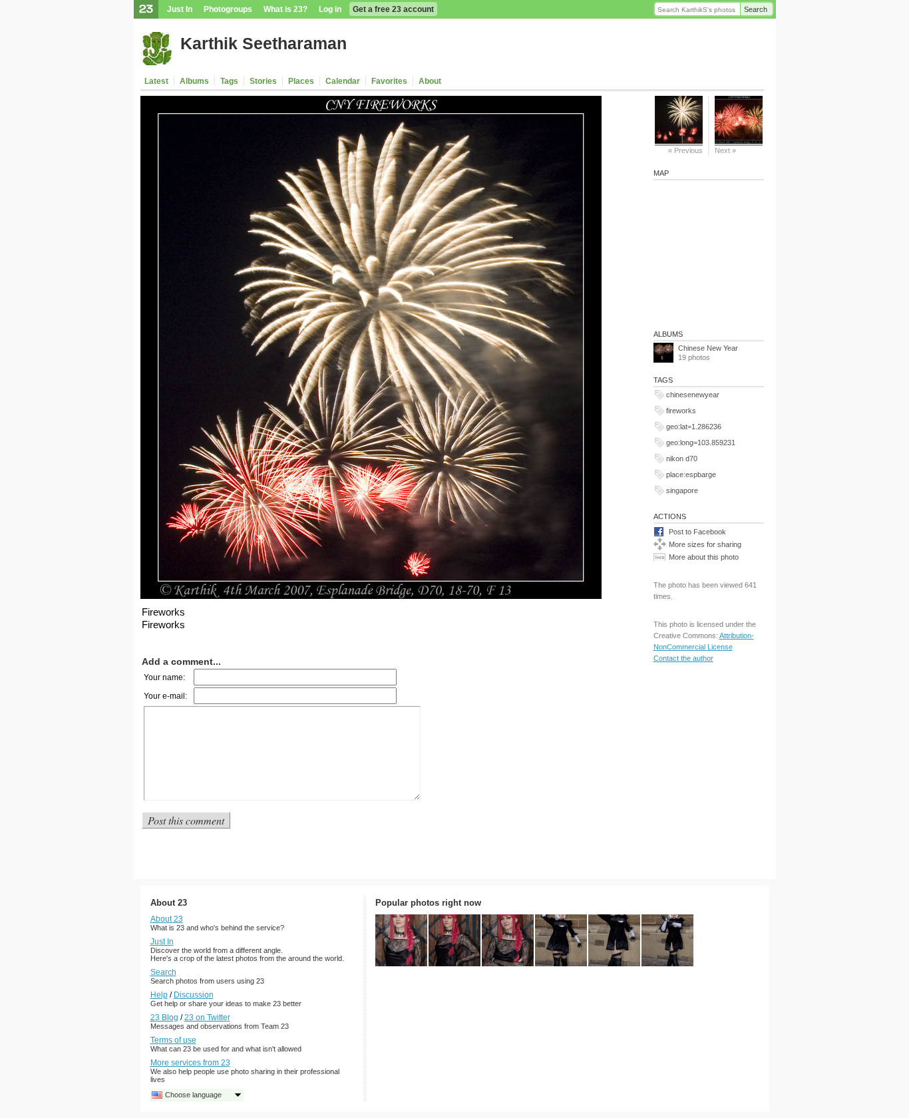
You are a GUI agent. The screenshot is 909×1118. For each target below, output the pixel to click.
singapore (682, 490)
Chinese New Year (708, 348)
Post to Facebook (697, 532)
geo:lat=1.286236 (693, 427)
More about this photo (704, 557)
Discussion (194, 995)
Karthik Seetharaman (263, 43)
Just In (179, 9)
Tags (229, 81)
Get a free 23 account (393, 9)
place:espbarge (691, 474)
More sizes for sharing (705, 544)
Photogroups (228, 9)
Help (159, 995)
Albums (194, 81)
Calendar (342, 81)
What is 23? (285, 9)
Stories (263, 81)
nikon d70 (681, 459)
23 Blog (164, 1017)
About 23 (166, 919)
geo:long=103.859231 (700, 443)
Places (301, 81)
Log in (330, 9)
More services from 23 (190, 1062)
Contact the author (683, 658)
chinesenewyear (692, 395)
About (430, 81)
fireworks (681, 411)
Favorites (389, 81)
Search (755, 9)
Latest (156, 81)
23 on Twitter (207, 1017)
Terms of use (173, 1040)
